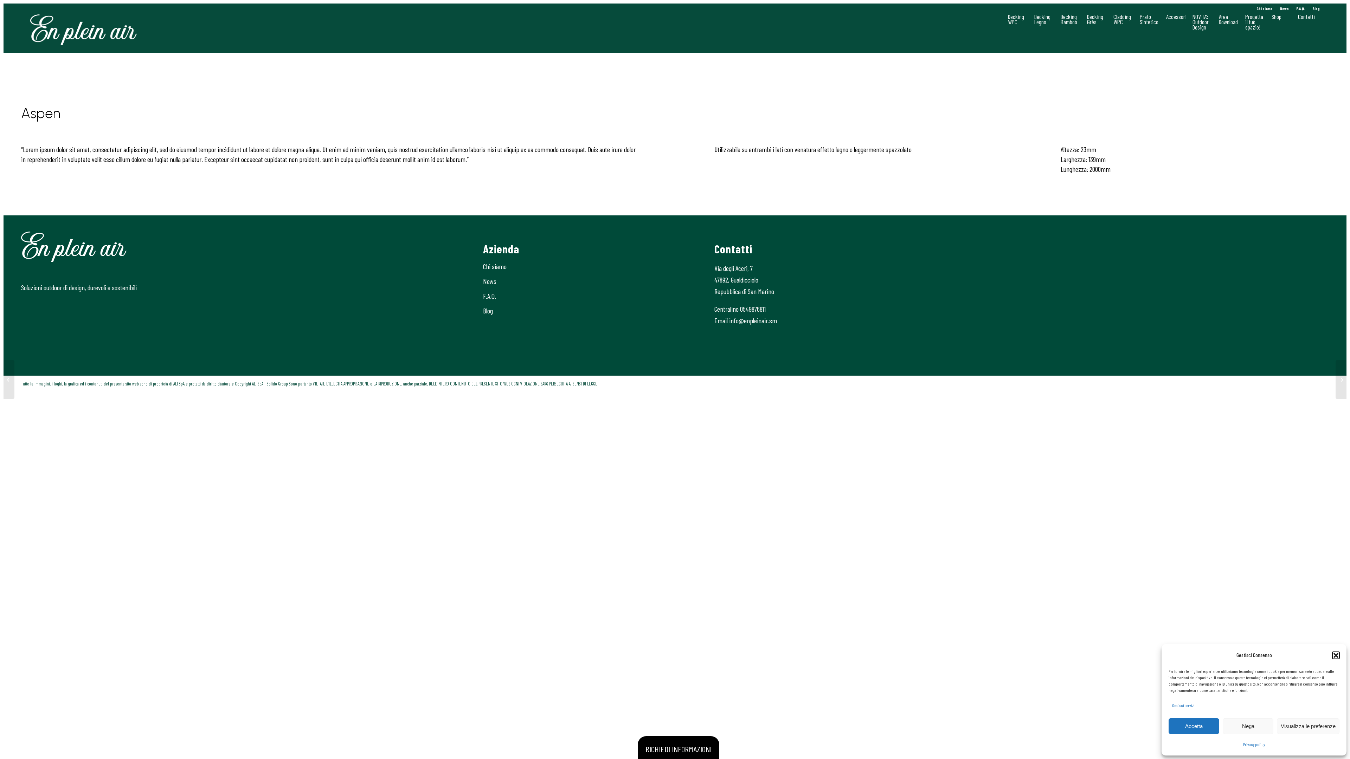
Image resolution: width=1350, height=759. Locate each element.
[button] (1335, 655)
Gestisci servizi (1183, 705)
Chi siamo (1264, 8)
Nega (1248, 726)
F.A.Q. (1300, 8)
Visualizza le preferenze (1308, 726)
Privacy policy (1254, 744)
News (1284, 8)
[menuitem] (1265, 9)
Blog (1316, 8)
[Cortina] (9, 379)
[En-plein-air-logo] (83, 29)
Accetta (1194, 726)
